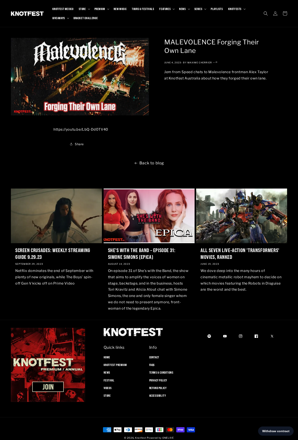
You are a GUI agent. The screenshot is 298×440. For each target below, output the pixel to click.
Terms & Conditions (161, 372)
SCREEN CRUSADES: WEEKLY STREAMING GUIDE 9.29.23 (52, 253)
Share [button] (79, 144)
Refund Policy (158, 388)
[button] (84, 8)
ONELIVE (168, 437)
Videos (108, 388)
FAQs (152, 365)
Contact (154, 357)
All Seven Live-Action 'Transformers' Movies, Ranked (239, 253)
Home (107, 357)
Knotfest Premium (115, 365)
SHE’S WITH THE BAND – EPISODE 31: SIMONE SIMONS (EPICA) (141, 253)
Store (107, 395)
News (107, 372)
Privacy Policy (158, 380)
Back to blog (151, 163)
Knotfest (140, 437)
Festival (109, 380)
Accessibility (157, 395)
